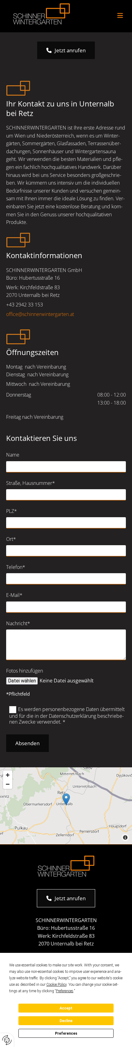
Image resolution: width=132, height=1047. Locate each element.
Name (12, 455)
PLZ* (11, 511)
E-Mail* (14, 595)
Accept (66, 1008)
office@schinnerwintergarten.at (40, 314)
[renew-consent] (7, 1040)
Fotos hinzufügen (24, 671)
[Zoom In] (7, 775)
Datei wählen (22, 681)
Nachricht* (18, 623)
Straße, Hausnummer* (30, 483)
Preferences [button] (64, 991)
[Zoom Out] (7, 784)
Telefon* (15, 567)
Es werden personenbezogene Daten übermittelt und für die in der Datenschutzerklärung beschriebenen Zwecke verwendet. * (67, 715)
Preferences (66, 1033)
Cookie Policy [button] (56, 984)
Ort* (11, 539)
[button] (106, 16)
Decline (66, 1021)
